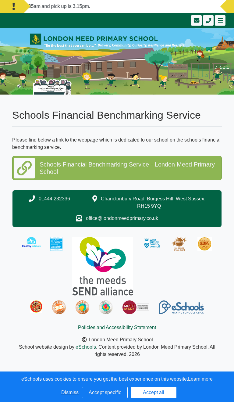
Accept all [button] (153, 392)
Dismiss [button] (70, 392)
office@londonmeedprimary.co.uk (122, 218)
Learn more (200, 379)
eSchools (86, 347)
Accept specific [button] (105, 392)
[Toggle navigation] (219, 20)
